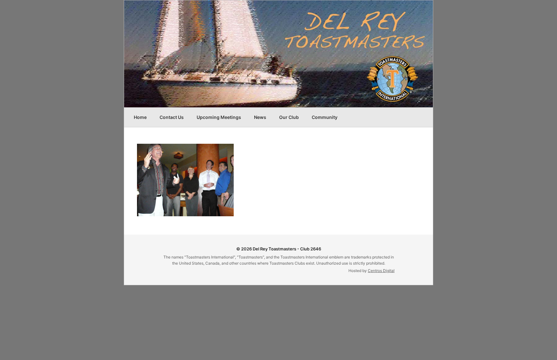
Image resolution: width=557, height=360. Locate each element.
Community (324, 117)
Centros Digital (381, 270)
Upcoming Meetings (219, 117)
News (260, 117)
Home (140, 117)
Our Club (289, 117)
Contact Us (172, 117)
